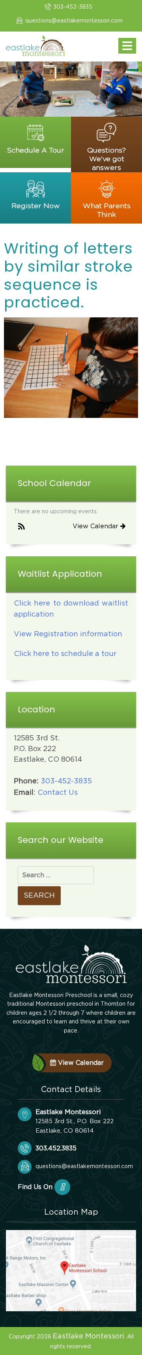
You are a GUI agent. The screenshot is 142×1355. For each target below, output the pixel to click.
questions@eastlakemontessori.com (74, 21)
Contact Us (57, 792)
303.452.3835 (56, 1148)
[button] (21, 527)
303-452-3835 (72, 7)
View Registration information (68, 634)
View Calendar (96, 526)
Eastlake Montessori (88, 1336)
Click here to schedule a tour (65, 654)
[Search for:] (56, 875)
